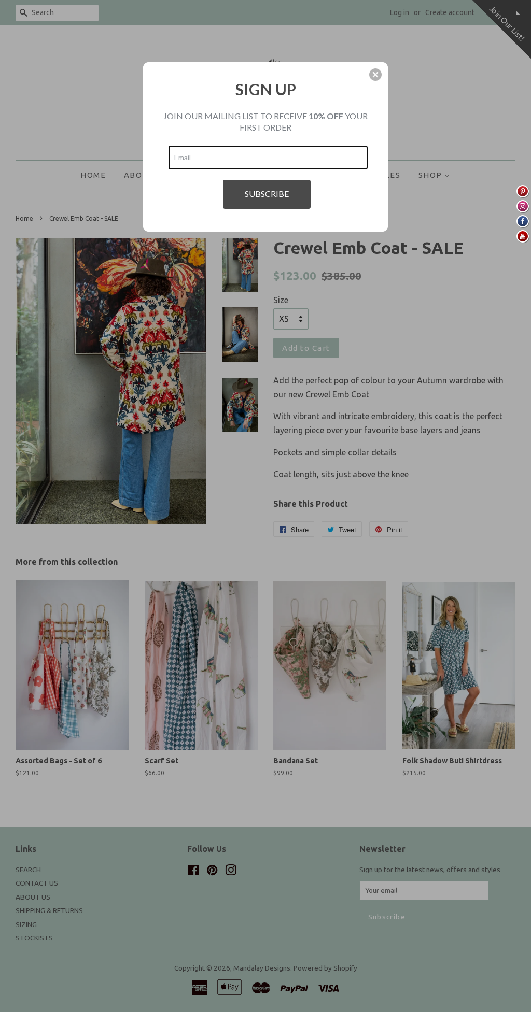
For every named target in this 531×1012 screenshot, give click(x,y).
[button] (375, 74)
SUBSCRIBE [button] (267, 193)
